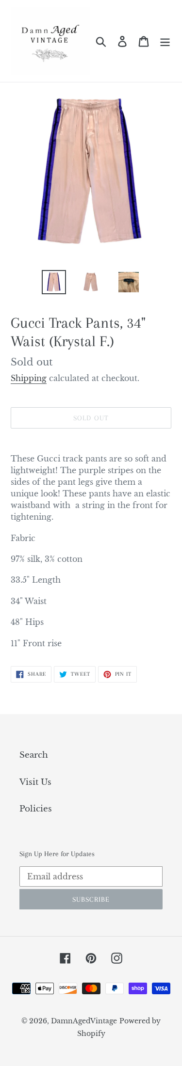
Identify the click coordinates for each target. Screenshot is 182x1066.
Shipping (29, 378)
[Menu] (165, 41)
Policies (35, 809)
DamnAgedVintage (84, 1021)
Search (33, 755)
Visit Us (35, 782)
